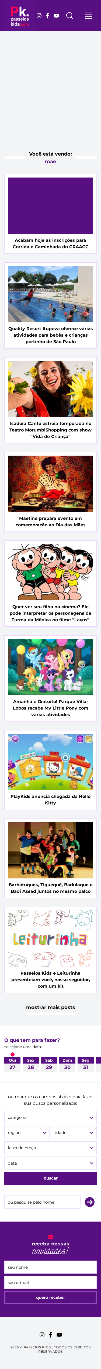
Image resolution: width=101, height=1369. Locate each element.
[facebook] (47, 15)
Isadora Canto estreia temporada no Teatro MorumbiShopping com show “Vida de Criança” (50, 430)
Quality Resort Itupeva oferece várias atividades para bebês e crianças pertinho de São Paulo (50, 335)
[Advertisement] (50, 95)
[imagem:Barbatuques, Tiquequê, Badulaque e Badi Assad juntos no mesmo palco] (50, 850)
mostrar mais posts (50, 1007)
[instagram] (39, 15)
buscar (51, 1178)
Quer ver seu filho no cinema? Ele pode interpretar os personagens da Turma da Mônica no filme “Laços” (50, 613)
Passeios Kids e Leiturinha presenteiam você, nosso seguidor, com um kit (50, 980)
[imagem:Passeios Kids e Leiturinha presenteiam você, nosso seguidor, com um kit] (50, 938)
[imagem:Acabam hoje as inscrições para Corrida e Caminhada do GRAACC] (50, 206)
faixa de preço (22, 1147)
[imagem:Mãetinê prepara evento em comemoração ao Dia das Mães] (50, 484)
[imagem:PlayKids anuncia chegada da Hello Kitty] (50, 762)
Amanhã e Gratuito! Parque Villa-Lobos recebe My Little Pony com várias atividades (50, 708)
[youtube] (56, 15)
